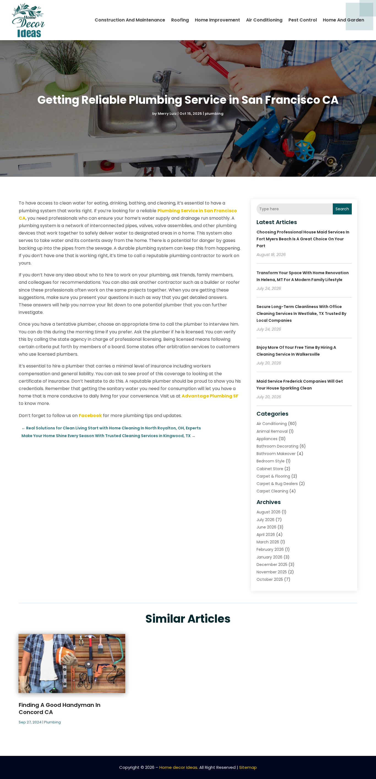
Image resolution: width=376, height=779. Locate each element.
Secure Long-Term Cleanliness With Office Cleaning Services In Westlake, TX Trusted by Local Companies (301, 313)
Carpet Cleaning (272, 491)
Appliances (267, 439)
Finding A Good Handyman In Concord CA (59, 708)
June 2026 (266, 527)
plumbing (214, 113)
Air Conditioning (264, 20)
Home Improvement (217, 20)
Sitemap (248, 767)
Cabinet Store (270, 469)
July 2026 (265, 519)
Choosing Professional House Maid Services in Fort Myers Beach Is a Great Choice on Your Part (303, 239)
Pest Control (302, 20)
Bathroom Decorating (277, 446)
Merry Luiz (167, 113)
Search (342, 209)
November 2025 (272, 572)
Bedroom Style (271, 461)
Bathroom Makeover (276, 453)
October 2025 (270, 579)
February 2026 (270, 549)
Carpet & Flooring (273, 476)
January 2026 (269, 557)
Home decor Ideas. (178, 767)
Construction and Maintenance (130, 20)
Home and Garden (343, 20)
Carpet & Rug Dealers (277, 483)
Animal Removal (272, 431)
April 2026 (266, 534)
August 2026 (268, 512)
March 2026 (268, 542)
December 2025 (272, 564)
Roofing (180, 20)
